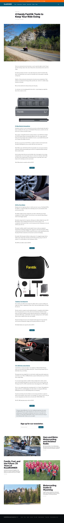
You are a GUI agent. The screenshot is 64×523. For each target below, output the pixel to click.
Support (28, 517)
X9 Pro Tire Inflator (20, 205)
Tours (15, 4)
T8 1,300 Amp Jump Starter (22, 365)
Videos (33, 4)
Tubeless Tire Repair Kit (21, 301)
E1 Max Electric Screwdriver (22, 126)
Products (24, 4)
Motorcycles (19, 4)
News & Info (29, 4)
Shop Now (32, 167)
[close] (63, 1)
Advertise (31, 517)
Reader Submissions (41, 517)
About (25, 517)
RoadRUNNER (8, 4)
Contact (22, 517)
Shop (36, 4)
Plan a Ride (35, 517)
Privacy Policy (47, 517)
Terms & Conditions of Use (54, 517)
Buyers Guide (17, 11)
